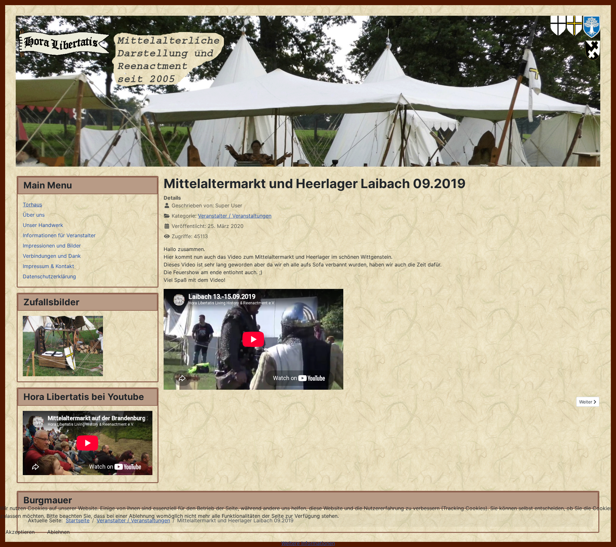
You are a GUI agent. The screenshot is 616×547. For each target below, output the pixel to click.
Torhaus (32, 204)
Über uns (34, 215)
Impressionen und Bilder (52, 245)
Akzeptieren (20, 532)
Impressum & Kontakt (48, 266)
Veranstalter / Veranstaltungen (234, 216)
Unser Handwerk (43, 225)
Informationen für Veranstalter (59, 235)
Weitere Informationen (308, 543)
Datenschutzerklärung (49, 276)
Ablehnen (58, 532)
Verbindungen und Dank (52, 256)
